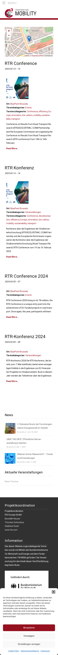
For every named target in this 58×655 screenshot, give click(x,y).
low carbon (27, 115)
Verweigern (29, 636)
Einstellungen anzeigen (29, 644)
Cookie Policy (13, 651)
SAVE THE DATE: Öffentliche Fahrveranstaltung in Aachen (24, 441)
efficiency (43, 111)
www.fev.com (11, 530)
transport (15, 119)
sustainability (20, 223)
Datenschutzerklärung (30, 651)
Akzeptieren (29, 627)
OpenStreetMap (37, 55)
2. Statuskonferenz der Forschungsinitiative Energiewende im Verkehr (35, 426)
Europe (23, 219)
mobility (37, 115)
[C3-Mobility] (18, 12)
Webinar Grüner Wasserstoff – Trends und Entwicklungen (35, 456)
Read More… (12, 148)
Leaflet (26, 55)
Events (28, 107)
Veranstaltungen (33, 212)
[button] (53, 591)
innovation (16, 115)
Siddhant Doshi (12, 526)
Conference (32, 111)
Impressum (45, 651)
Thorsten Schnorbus (14, 522)
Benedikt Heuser (12, 518)
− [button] (9, 35)
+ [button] (9, 31)
